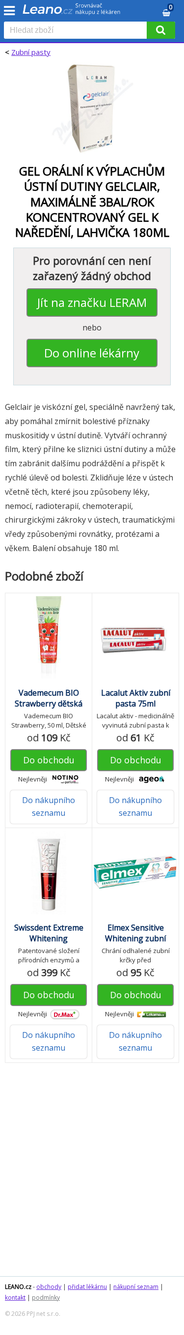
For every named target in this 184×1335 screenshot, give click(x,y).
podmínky (46, 1297)
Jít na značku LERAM (92, 302)
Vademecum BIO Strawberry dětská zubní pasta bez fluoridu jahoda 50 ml (48, 708)
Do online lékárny (91, 353)
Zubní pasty (31, 52)
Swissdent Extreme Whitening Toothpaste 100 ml (48, 938)
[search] (77, 31)
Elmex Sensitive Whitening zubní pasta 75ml (135, 938)
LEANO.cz (18, 1287)
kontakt (15, 1297)
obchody (48, 1287)
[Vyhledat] (161, 30)
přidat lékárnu (87, 1287)
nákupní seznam (135, 1287)
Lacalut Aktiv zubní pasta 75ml (135, 698)
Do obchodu (49, 760)
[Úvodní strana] (72, 12)
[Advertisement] (92, 1174)
